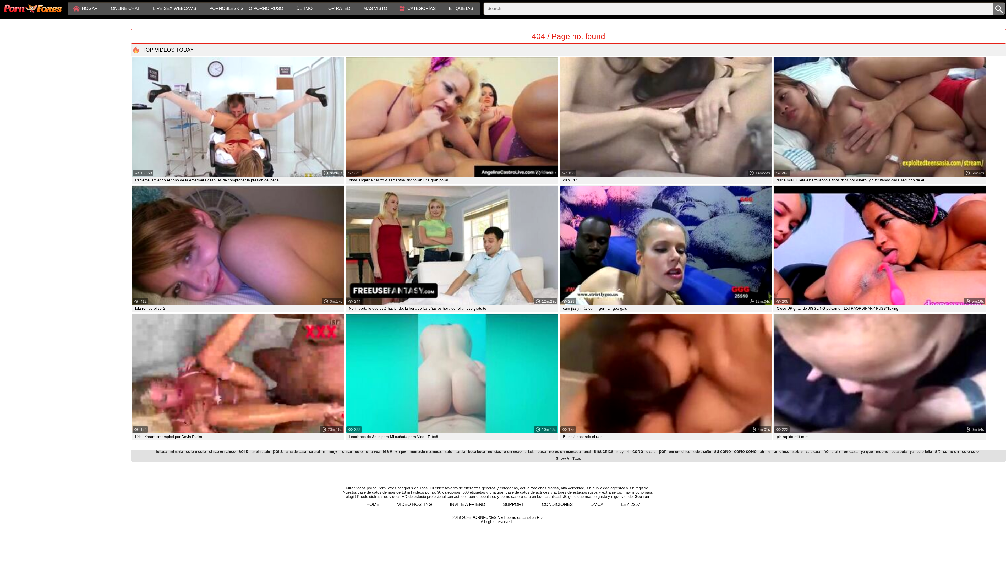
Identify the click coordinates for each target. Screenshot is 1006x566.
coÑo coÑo (745, 451)
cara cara (813, 452)
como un (951, 451)
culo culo (970, 451)
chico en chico (222, 451)
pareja (460, 452)
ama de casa (296, 452)
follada (161, 452)
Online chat (125, 8)
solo (448, 451)
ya (912, 452)
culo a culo (196, 451)
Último (304, 8)
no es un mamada (565, 451)
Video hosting (414, 504)
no (826, 451)
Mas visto (375, 8)
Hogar (90, 8)
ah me (765, 451)
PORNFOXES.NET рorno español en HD (507, 517)
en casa (851, 451)
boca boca (476, 452)
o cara (651, 452)
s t (937, 451)
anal (587, 452)
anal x (836, 452)
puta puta (899, 452)
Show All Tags (568, 458)
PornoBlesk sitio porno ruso (246, 8)
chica (347, 451)
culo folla (924, 452)
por (662, 451)
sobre (797, 451)
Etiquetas (461, 8)
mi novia (176, 452)
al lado (529, 452)
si (628, 452)
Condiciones (557, 504)
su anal (314, 452)
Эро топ (642, 496)
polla (278, 451)
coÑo (637, 451)
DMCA (597, 504)
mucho (882, 451)
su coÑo (722, 451)
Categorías (421, 8)
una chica (603, 451)
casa (542, 451)
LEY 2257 (630, 504)
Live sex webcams (174, 8)
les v (387, 451)
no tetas (494, 452)
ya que (867, 451)
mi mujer (331, 451)
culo (359, 451)
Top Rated (338, 8)
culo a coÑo (702, 452)
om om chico (679, 452)
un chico (781, 451)
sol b (243, 451)
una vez (373, 451)
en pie (400, 451)
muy (620, 452)
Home (372, 504)
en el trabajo (261, 452)
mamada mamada (425, 451)
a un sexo (513, 451)
